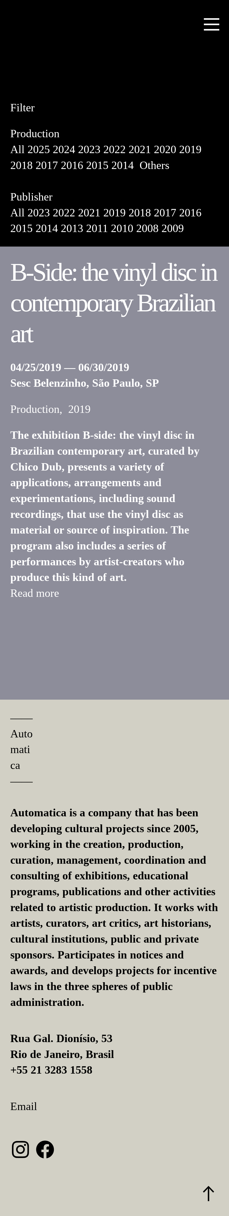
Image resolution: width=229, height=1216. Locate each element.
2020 (165, 149)
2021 (140, 149)
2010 (122, 228)
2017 (47, 165)
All (17, 149)
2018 (21, 165)
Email (23, 1106)
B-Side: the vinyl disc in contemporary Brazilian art (113, 303)
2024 (64, 149)
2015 (97, 165)
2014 (122, 165)
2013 (72, 228)
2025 (39, 149)
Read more (34, 593)
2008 (147, 228)
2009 (172, 228)
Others (154, 165)
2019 (190, 149)
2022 (114, 149)
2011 (97, 228)
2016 (72, 165)
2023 (89, 149)
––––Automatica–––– (21, 749)
